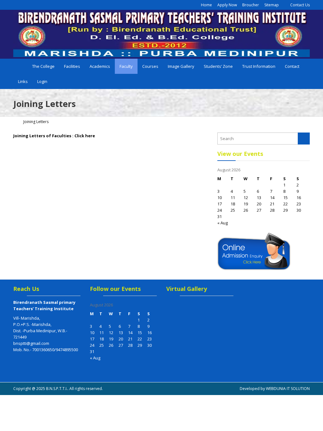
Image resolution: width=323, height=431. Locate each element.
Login (42, 81)
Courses (150, 66)
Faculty (126, 66)
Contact (292, 66)
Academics (100, 66)
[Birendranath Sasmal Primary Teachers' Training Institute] (161, 34)
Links (23, 81)
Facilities (72, 66)
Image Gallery (181, 66)
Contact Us (299, 5)
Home (206, 5)
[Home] (15, 121)
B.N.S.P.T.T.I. (57, 388)
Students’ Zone (218, 66)
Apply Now (227, 5)
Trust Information (258, 66)
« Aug (222, 223)
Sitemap (271, 5)
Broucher (250, 5)
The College (43, 66)
